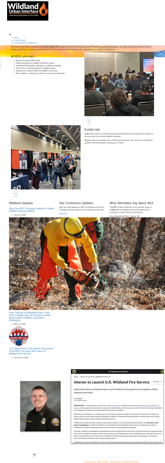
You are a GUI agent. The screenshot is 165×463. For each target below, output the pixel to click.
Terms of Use (89, 461)
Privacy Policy (102, 461)
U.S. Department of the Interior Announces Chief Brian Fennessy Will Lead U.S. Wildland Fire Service (31, 351)
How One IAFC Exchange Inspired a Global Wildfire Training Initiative (31, 209)
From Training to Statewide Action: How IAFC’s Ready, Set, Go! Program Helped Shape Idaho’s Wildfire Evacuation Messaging (30, 316)
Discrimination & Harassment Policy (124, 461)
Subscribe (63, 213)
